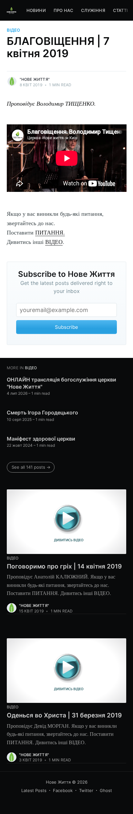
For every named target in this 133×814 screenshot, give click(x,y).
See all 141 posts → (31, 467)
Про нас (63, 10)
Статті (120, 10)
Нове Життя (58, 782)
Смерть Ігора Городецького (42, 412)
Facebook (63, 790)
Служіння (93, 10)
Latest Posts (33, 790)
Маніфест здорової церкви (41, 438)
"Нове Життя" (35, 79)
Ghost (106, 790)
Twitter (86, 790)
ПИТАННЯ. (50, 232)
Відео (13, 30)
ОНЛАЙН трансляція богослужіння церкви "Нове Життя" (61, 383)
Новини (36, 10)
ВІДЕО (54, 241)
